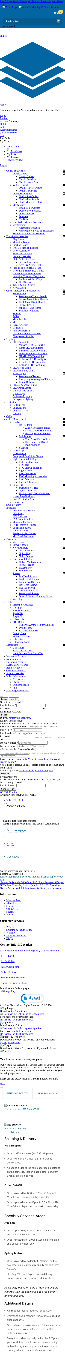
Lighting (10, 339)
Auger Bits (18, 616)
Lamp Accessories (22, 256)
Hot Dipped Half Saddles (37, 433)
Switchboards (19, 293)
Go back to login (8, 792)
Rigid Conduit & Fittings (25, 459)
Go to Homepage (16, 830)
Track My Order (14, 160)
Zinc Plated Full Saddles (37, 439)
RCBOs (17, 313)
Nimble (3, 35)
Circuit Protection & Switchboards (23, 290)
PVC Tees (24, 465)
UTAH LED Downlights (31, 356)
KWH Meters (19, 287)
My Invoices (12, 157)
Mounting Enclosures (23, 522)
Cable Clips (18, 450)
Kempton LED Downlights (32, 362)
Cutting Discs (19, 633)
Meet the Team (13, 900)
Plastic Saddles (32, 445)
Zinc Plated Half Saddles (37, 427)
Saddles (16, 422)
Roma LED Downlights (31, 347)
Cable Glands (19, 453)
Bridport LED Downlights (32, 365)
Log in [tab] (4, 699)
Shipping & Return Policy (19, 929)
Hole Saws (18, 607)
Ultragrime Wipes (21, 642)
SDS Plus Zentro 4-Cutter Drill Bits (36, 624)
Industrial (11, 507)
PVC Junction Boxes (29, 462)
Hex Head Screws (28, 584)
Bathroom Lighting (22, 396)
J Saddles (23, 447)
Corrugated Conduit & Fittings (28, 456)
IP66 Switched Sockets (24, 510)
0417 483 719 (8, 961)
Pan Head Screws (28, 576)
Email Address (8, 733)
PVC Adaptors (26, 479)
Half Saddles (25, 425)
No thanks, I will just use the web (16, 1019)
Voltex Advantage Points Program (36, 770)
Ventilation (11, 402)
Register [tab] (14, 699)
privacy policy (7, 762)
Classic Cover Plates (29, 182)
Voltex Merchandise (16, 676)
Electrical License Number (14, 726)
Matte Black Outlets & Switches (29, 233)
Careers (10, 906)
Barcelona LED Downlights (33, 350)
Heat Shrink (25, 282)
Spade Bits (18, 613)
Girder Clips (19, 502)
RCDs (16, 316)
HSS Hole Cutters (22, 610)
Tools (9, 602)
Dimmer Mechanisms (23, 390)
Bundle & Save (14, 667)
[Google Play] (8, 991)
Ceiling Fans (19, 405)
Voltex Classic (20, 173)
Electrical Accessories (17, 236)
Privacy (10, 927)
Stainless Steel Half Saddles (39, 430)
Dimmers (23, 216)
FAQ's (9, 938)
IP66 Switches (20, 516)
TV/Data (23, 219)
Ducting (17, 413)
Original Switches (28, 190)
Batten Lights (19, 373)
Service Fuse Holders (29, 262)
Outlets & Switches (16, 170)
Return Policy (48, 1093)
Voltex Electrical (14, 800)
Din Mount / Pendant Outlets (27, 273)
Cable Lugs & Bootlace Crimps (28, 270)
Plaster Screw (25, 567)
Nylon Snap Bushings (24, 496)
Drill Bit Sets (25, 627)
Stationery (18, 682)
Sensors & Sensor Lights (25, 385)
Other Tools (18, 639)
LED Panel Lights (22, 387)
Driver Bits (18, 619)
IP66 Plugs (18, 513)
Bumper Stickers (21, 684)
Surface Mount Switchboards (33, 299)
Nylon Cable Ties (27, 490)
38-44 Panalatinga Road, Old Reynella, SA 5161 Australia (29, 950)
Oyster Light (19, 393)
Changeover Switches (23, 336)
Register (4, 118)
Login (3, 115)
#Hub (3, 104)
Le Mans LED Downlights (32, 359)
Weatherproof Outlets (29, 227)
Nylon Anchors (20, 547)
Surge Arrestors (20, 325)
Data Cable (18, 647)
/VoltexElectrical (9, 972)
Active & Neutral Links (30, 265)
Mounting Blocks (21, 242)
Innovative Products (16, 656)
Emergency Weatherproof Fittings (36, 379)
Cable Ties (18, 485)
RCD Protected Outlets (24, 524)
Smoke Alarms (13, 504)
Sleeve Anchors (20, 544)
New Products (13, 659)
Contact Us (13, 856)
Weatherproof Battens (30, 376)
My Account (12, 146)
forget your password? (20, 717)
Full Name (6, 730)
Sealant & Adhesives (23, 604)
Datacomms (12, 644)
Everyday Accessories (17, 664)
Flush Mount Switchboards (32, 302)
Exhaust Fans (19, 407)
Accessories (18, 679)
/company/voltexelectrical (13, 977)
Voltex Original (20, 185)
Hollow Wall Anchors (30, 562)
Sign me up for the (26, 770)
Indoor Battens (26, 382)
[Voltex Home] (10, 7)
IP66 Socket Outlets (22, 519)
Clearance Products (16, 670)
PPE (15, 687)
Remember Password (10, 711)
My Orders (16, 151)
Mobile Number (9, 742)
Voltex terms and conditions (42, 759)
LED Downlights (21, 342)
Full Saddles (25, 436)
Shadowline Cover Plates (31, 202)
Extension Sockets (22, 527)
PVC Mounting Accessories (33, 476)
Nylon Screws (26, 556)
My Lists (11, 154)
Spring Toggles (26, 564)
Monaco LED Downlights (32, 345)
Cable (9, 416)
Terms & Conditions (16, 935)
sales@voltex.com (10, 966)
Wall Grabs (18, 542)
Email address (8, 705)
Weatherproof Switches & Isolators (36, 230)
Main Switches (20, 319)
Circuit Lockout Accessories (27, 333)
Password (6, 708)
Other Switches (26, 213)
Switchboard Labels (29, 310)
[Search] (58, 21)
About (10, 843)
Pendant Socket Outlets (24, 533)
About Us (11, 903)
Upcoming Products (16, 662)
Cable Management (16, 419)
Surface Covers (26, 305)
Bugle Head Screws (29, 579)
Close (3, 1084)
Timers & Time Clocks (24, 285)
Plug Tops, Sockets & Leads (27, 267)
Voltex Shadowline (22, 193)
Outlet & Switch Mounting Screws (36, 596)
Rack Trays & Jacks (22, 650)
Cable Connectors (21, 250)
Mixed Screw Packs (29, 590)
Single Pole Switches (29, 207)
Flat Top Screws (27, 587)
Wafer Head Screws (29, 593)
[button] (32, 998)
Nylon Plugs (25, 553)
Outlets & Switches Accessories (28, 222)
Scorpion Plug (26, 570)
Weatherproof (19, 225)
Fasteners (11, 539)
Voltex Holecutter (21, 636)
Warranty (10, 932)
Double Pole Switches (30, 210)
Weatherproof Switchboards (33, 296)
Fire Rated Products (22, 253)
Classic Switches (27, 179)
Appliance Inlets (21, 530)
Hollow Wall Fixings (23, 559)
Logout (3, 165)
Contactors (18, 327)
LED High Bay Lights (24, 370)
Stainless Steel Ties (28, 487)
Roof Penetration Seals (24, 499)
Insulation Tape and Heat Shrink (29, 276)
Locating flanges (27, 482)
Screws (16, 573)
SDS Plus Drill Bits (28, 630)
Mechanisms (19, 205)
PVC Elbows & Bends (30, 467)
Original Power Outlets (30, 187)
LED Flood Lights (22, 367)
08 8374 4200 (8, 956)
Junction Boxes (20, 245)
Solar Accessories (15, 673)
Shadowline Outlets (28, 196)
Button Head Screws (29, 582)
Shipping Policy (17, 1093)
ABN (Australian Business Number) (18, 749)
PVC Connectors (27, 473)
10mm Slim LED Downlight (33, 353)
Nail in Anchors (27, 550)
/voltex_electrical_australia (14, 983)
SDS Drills (18, 622)
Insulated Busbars (21, 330)
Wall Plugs (18, 599)
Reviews (10, 914)
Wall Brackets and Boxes (25, 247)
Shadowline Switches (29, 199)
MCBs (16, 322)
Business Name (8, 746)
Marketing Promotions (17, 690)
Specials (10, 911)
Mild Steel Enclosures (30, 307)
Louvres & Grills (21, 410)
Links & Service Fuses (24, 259)
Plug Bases (18, 239)
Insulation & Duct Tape (30, 279)
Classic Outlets (26, 176)
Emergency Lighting (23, 399)
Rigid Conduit (26, 470)
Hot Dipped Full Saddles (37, 442)
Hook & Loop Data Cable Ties (34, 493)
